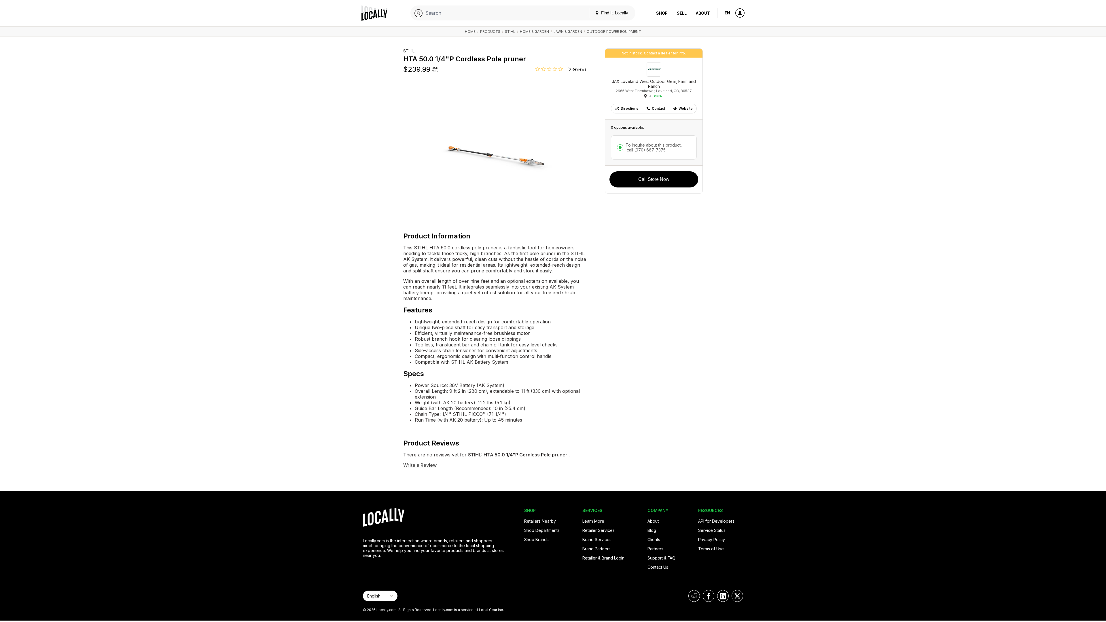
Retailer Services (598, 530)
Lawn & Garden (568, 31)
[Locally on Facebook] (708, 596)
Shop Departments (542, 530)
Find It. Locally (614, 12)
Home (470, 31)
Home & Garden (534, 31)
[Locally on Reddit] (694, 596)
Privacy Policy (711, 539)
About (703, 13)
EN (727, 12)
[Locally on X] (737, 596)
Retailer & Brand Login (603, 557)
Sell (682, 13)
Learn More (593, 521)
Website (686, 108)
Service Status (712, 530)
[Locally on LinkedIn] (723, 596)
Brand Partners (596, 548)
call (646, 149)
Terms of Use (711, 548)
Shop (662, 13)
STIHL (510, 31)
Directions (629, 108)
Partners (655, 548)
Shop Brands (536, 539)
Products (490, 31)
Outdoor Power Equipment (614, 31)
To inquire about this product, (654, 147)
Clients (653, 539)
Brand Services (596, 539)
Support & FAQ (661, 557)
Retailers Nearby (540, 521)
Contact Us (657, 567)
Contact (658, 108)
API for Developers (716, 521)
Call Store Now (653, 179)
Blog (651, 530)
